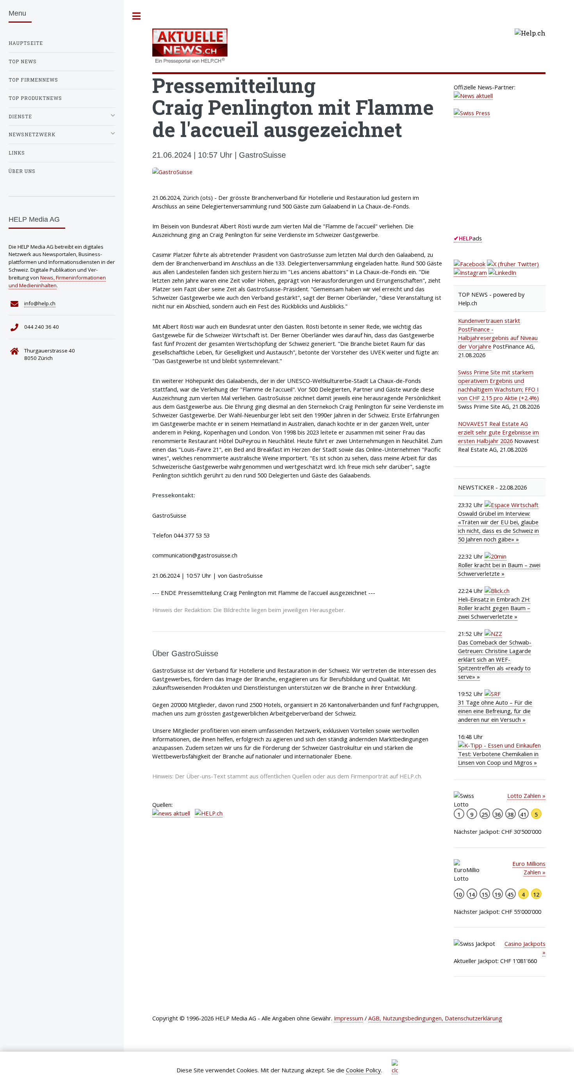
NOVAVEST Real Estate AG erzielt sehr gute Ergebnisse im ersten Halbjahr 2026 (498, 432)
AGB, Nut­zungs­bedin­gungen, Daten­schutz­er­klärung (435, 1018)
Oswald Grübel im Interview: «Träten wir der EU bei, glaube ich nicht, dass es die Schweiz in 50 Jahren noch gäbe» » (498, 526)
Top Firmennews (33, 80)
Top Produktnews (35, 98)
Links (17, 153)
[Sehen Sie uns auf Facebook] (469, 264)
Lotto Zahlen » (526, 795)
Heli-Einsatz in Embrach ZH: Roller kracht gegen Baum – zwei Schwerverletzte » (494, 607)
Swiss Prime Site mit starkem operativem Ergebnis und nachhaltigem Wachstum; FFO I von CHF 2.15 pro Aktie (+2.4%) (498, 385)
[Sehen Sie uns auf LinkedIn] (502, 273)
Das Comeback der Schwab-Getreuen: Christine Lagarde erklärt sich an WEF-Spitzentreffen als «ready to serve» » (494, 659)
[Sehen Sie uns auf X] (513, 264)
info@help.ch (39, 303)
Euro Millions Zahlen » (528, 868)
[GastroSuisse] (298, 171)
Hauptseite (26, 43)
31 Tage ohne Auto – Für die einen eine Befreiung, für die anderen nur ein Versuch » (495, 710)
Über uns (22, 171)
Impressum (348, 1018)
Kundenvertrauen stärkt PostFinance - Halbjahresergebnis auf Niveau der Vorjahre (498, 333)
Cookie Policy (363, 1070)
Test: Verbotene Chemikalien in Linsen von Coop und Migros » (498, 758)
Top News (23, 61)
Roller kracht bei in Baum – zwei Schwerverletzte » (499, 569)
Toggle (137, 16)
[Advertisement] (512, 183)
